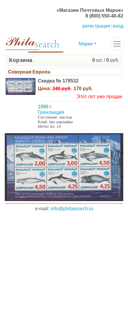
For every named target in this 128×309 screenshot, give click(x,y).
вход (118, 25)
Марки (86, 43)
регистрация (96, 25)
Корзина (20, 60)
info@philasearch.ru (72, 208)
